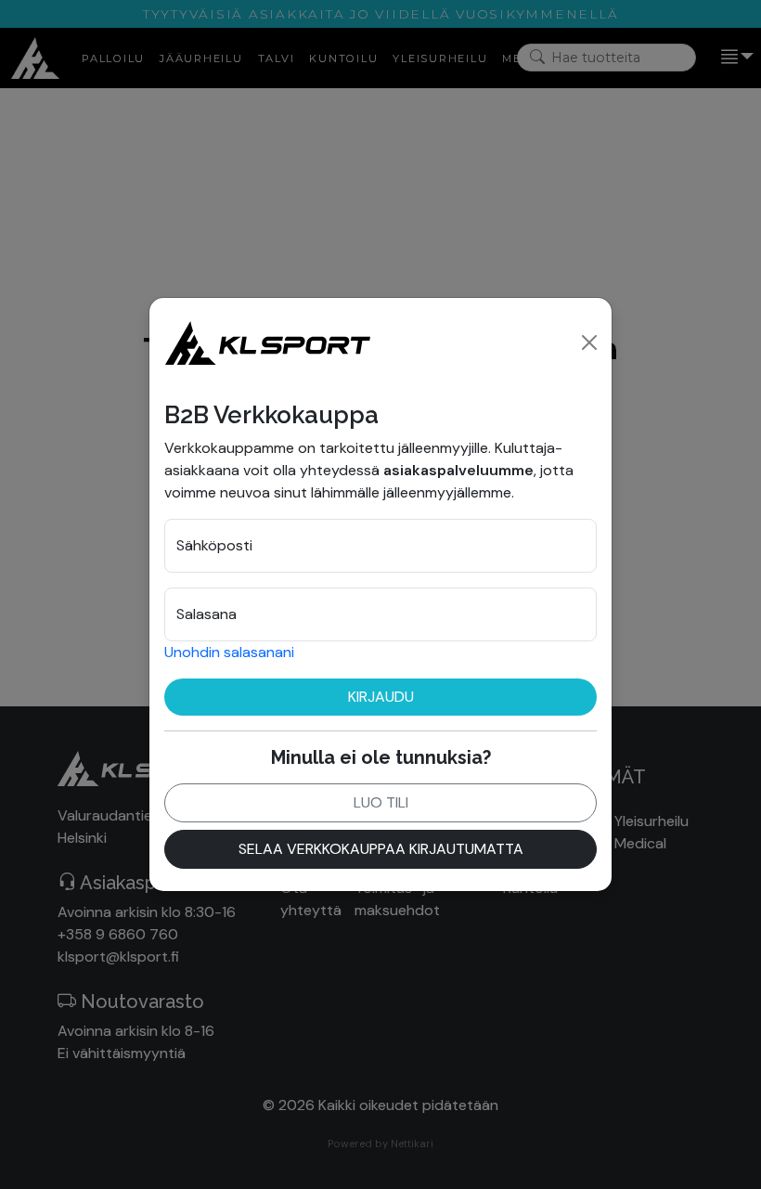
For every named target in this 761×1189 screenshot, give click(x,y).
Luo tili (381, 802)
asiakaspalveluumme (458, 470)
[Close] (589, 342)
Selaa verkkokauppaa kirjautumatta (381, 849)
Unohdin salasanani (229, 652)
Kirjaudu (381, 696)
